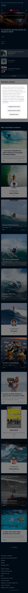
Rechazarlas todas (14, 114)
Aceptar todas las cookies (14, 110)
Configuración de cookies (14, 106)
